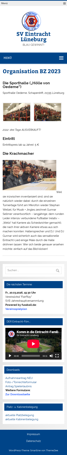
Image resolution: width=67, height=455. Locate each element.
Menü (4, 3)
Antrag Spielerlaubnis (18, 386)
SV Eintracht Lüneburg (33, 36)
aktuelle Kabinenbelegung (21, 419)
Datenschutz (33, 441)
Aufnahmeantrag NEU (19, 378)
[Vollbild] (57, 356)
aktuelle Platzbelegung (19, 415)
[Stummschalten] (51, 356)
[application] (33, 344)
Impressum (33, 434)
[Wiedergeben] (10, 356)
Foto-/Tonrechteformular (21, 382)
